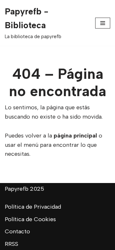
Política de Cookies (30, 219)
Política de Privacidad (33, 206)
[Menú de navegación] (102, 23)
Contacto (17, 231)
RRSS (11, 243)
